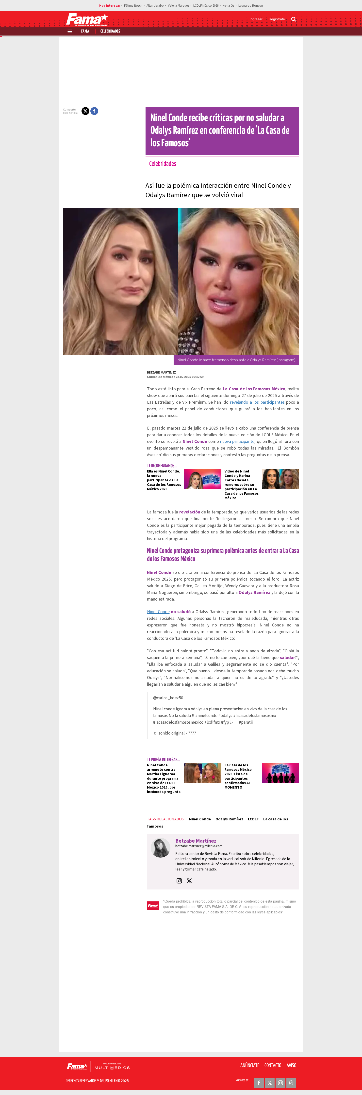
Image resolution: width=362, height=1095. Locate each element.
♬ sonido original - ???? (174, 733)
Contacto (272, 1065)
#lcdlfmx (212, 722)
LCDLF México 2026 (205, 5)
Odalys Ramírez (229, 819)
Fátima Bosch (133, 5)
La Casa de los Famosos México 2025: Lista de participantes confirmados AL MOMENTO (238, 776)
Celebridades (110, 31)
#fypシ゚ (229, 722)
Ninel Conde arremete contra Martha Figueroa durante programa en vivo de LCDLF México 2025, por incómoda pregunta (164, 778)
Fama (85, 31)
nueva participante (237, 441)
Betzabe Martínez (161, 372)
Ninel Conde (158, 612)
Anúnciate (249, 1065)
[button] (85, 111)
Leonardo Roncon (250, 5)
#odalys (225, 716)
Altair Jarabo (155, 5)
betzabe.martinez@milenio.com (198, 846)
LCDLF (253, 819)
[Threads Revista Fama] (291, 1083)
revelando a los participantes (257, 402)
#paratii (246, 722)
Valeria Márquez (178, 5)
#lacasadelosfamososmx (254, 716)
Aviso (291, 1065)
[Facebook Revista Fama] (259, 1083)
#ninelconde (206, 716)
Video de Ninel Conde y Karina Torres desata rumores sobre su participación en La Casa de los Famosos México (242, 485)
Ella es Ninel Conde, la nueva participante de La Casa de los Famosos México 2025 (164, 480)
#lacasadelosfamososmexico (178, 722)
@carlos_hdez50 (168, 698)
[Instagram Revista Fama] (280, 1083)
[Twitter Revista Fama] (270, 1083)
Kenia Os (228, 5)
